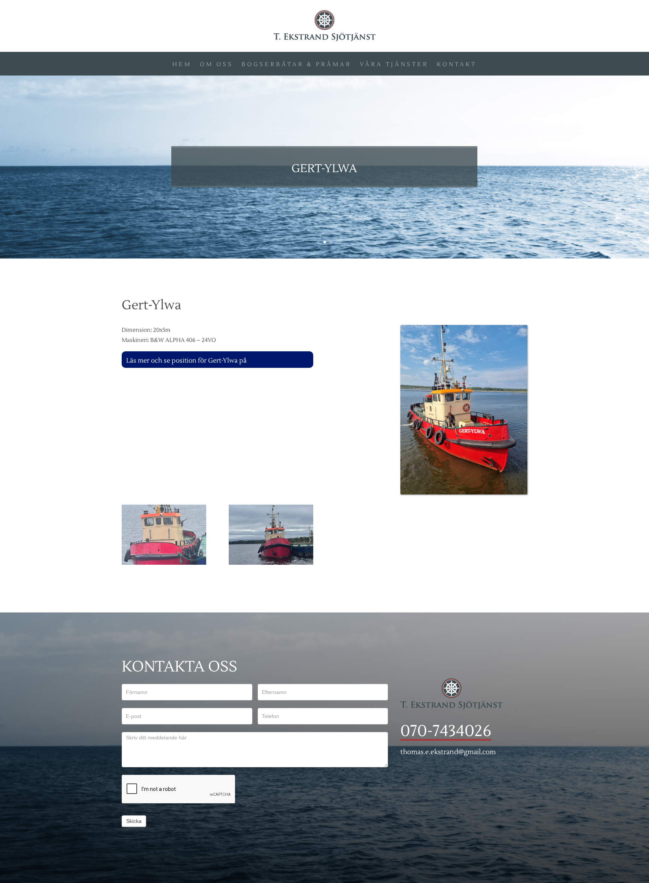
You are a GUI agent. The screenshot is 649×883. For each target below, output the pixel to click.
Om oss (216, 66)
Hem (182, 66)
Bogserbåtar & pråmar (296, 66)
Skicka (134, 821)
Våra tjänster (394, 66)
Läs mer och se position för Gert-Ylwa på (187, 361)
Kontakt (457, 66)
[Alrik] (164, 563)
